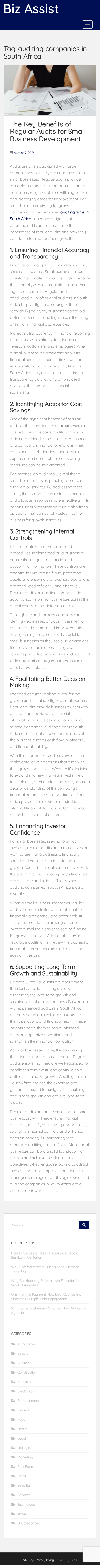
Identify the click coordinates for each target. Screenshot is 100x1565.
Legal (21, 1438)
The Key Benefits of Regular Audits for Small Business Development (47, 131)
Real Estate (26, 1466)
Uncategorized (28, 1523)
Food (21, 1419)
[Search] (84, 1225)
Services (24, 1495)
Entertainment (28, 1400)
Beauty (22, 1353)
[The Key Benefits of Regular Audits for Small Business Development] (50, 90)
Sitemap (28, 1560)
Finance (23, 1410)
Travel (22, 1514)
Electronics (25, 1391)
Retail (21, 1476)
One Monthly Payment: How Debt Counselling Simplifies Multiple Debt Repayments (46, 1296)
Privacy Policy (45, 1560)
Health (22, 1429)
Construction (27, 1372)
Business (24, 1363)
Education (25, 1382)
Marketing (25, 1457)
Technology (26, 1504)
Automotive (26, 1344)
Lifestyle (23, 1448)
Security (23, 1485)
